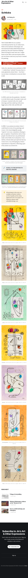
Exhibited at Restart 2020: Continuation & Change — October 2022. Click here (13, 63)
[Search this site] (23, 2)
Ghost (25, 565)
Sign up (14, 555)
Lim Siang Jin (11, 17)
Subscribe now (15, 546)
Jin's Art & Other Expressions (7, 2)
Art (2, 9)
